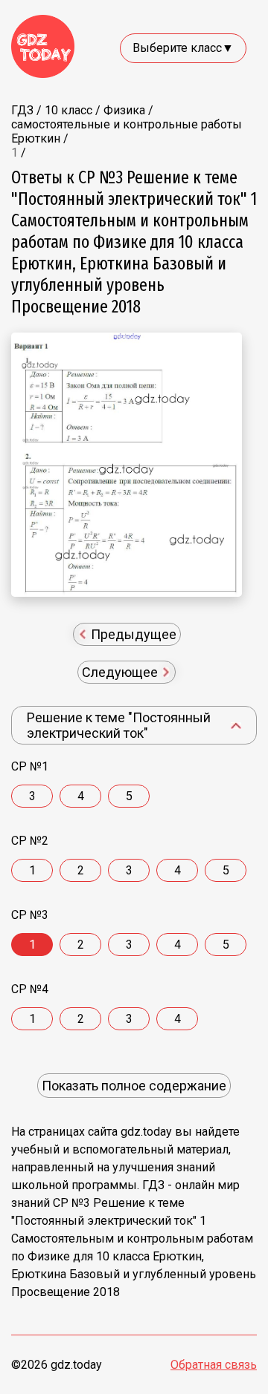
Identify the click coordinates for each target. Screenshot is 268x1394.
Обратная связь (213, 1365)
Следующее (121, 672)
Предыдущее (132, 634)
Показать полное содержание (134, 1085)
